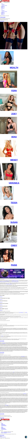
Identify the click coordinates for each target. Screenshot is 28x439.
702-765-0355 (2, 8)
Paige (14, 265)
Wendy (14, 160)
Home (2, 3)
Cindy (14, 245)
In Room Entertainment (3, 425)
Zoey (14, 114)
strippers (26, 312)
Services (4, 10)
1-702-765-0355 (2, 17)
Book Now (1, 299)
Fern (14, 90)
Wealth (14, 67)
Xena (14, 137)
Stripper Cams (2, 7)
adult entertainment (21, 312)
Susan (14, 222)
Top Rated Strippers (5, 5)
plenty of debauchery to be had (15, 281)
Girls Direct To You (3, 428)
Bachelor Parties (3, 6)
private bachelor (23, 356)
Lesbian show (24, 393)
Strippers (2, 427)
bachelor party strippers (2, 281)
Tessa (14, 203)
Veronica (14, 183)
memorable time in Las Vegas (15, 280)
